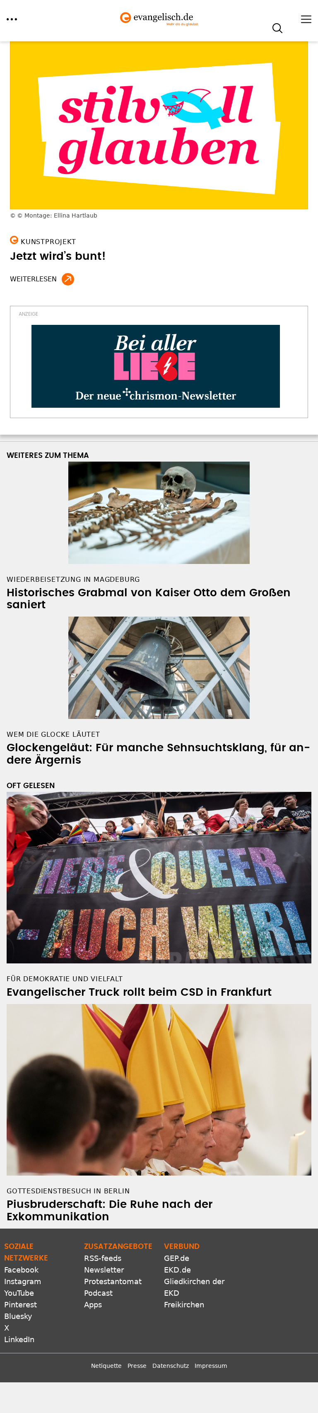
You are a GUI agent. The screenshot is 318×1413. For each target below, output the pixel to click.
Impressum (211, 1365)
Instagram (22, 1281)
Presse (137, 1365)
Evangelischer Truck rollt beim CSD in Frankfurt (139, 992)
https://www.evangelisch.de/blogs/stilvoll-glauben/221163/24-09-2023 (68, 279)
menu (12, 19)
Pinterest (20, 1304)
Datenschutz (170, 1365)
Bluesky (18, 1316)
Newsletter (104, 1269)
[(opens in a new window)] (155, 366)
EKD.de (177, 1269)
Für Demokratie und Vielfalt (65, 979)
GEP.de (176, 1258)
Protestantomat (113, 1281)
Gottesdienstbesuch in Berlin (68, 1191)
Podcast (98, 1293)
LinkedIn (19, 1339)
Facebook (21, 1269)
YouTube (19, 1293)
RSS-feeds (102, 1258)
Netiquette (106, 1365)
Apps (93, 1304)
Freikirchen (184, 1304)
